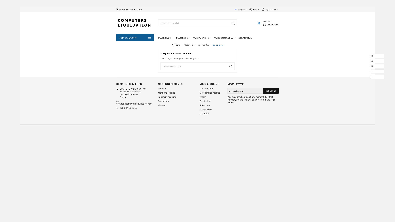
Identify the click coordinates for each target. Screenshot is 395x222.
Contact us (163, 101)
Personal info (206, 89)
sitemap (162, 105)
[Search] (233, 23)
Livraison (162, 89)
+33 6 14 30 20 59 (128, 108)
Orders (203, 97)
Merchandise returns (210, 93)
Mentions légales (166, 93)
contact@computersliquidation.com (134, 104)
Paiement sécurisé (167, 97)
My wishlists (206, 109)
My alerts (204, 114)
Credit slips (205, 101)
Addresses (205, 105)
